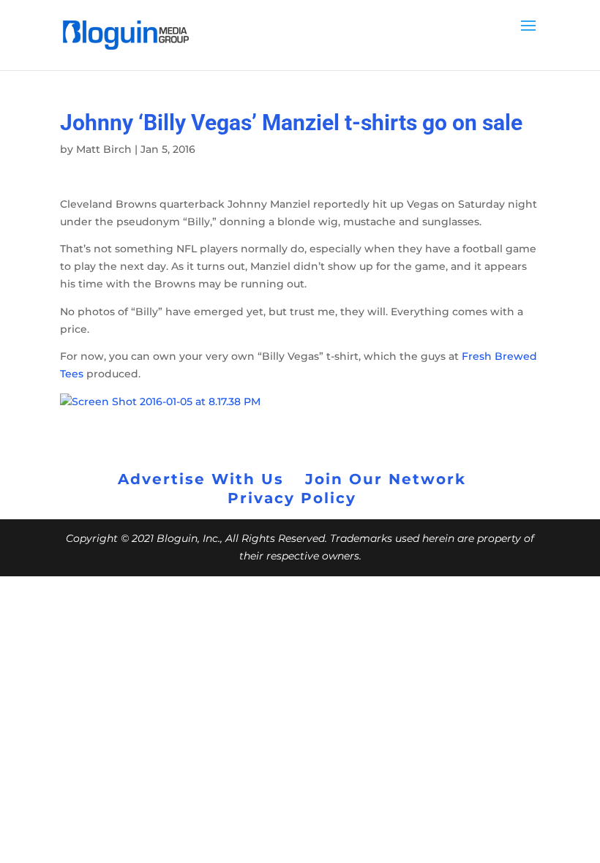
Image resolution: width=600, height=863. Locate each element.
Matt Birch (104, 149)
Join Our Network (385, 479)
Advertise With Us (201, 479)
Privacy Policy (292, 498)
